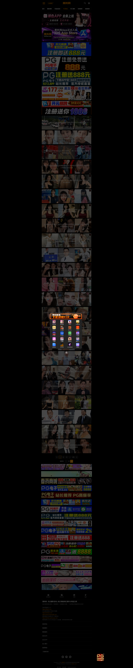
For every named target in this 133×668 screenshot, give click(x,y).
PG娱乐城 (78, 324)
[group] (100, 657)
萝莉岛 (77, 347)
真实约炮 (54, 324)
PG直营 (69, 335)
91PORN (62, 347)
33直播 (54, 341)
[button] (100, 660)
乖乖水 (70, 324)
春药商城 (62, 324)
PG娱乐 (54, 335)
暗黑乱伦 (70, 341)
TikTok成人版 (69, 347)
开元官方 (62, 335)
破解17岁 (77, 341)
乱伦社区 (54, 347)
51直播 (62, 341)
